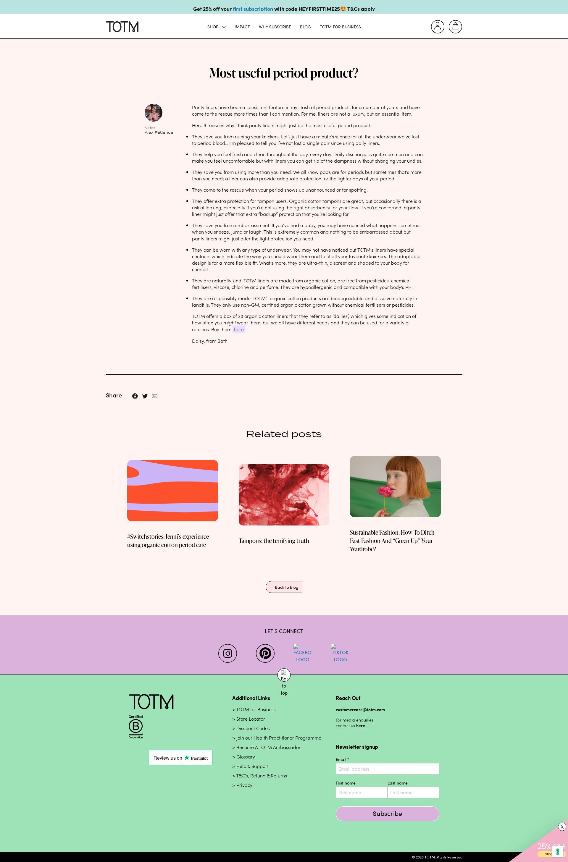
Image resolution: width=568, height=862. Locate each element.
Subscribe (387, 813)
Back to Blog (286, 587)
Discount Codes (253, 728)
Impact (242, 27)
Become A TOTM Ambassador (268, 747)
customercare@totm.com (360, 709)
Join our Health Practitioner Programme (278, 738)
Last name (398, 783)
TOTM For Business (340, 27)
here (239, 329)
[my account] (437, 26)
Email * (342, 759)
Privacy (244, 785)
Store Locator (250, 719)
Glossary (245, 757)
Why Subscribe (275, 27)
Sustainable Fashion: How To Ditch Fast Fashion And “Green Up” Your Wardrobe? (392, 540)
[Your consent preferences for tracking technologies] (557, 851)
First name (346, 783)
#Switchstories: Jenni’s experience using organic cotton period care (168, 540)
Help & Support (252, 766)
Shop (213, 27)
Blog (305, 27)
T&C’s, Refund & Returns (261, 776)
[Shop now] (538, 840)
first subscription (253, 7)
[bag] (455, 26)
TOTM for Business (256, 709)
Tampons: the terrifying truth (274, 540)
